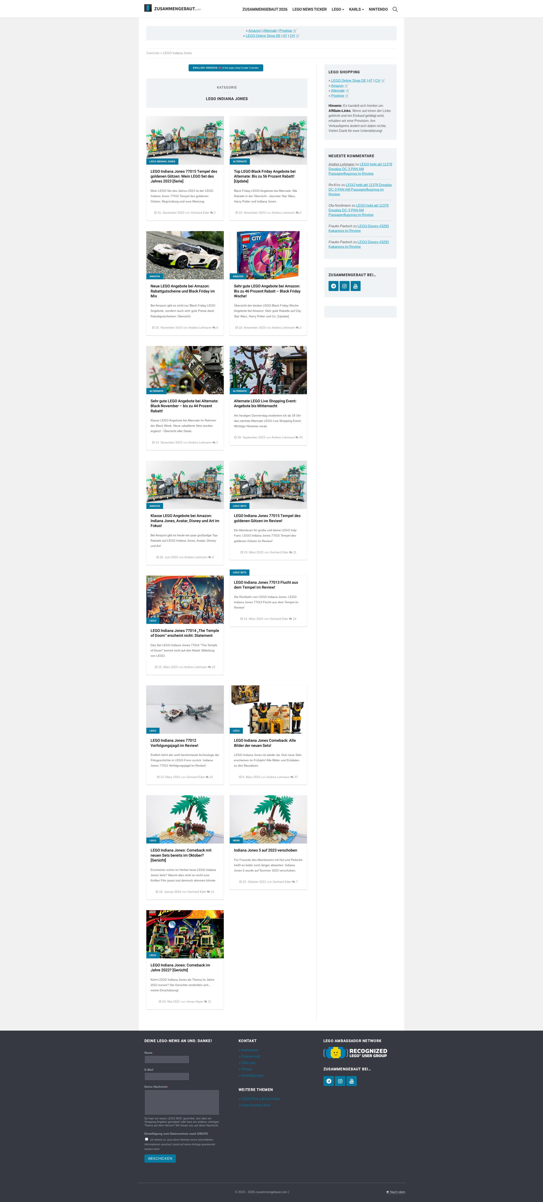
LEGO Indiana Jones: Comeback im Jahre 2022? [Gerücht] (180, 967)
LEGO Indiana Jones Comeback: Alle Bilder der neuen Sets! (265, 743)
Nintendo (378, 9)
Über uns (248, 1063)
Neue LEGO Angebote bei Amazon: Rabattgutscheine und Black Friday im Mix (183, 291)
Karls (355, 9)
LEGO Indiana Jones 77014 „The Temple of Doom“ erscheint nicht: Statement (185, 633)
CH (292, 36)
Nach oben (397, 1192)
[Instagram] (345, 286)
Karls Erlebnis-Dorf (256, 1105)
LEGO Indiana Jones (162, 161)
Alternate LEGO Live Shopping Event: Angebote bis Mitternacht (265, 403)
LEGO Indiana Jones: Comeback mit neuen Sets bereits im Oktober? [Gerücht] (181, 855)
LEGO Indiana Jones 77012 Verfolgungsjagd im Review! (174, 743)
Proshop (285, 30)
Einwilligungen (253, 1075)
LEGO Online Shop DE (263, 36)
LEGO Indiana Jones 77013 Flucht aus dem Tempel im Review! (266, 585)
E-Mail (148, 1069)
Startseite (153, 53)
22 (213, 667)
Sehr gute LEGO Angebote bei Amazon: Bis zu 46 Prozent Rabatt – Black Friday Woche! (267, 291)
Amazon (254, 30)
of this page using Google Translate (226, 67)
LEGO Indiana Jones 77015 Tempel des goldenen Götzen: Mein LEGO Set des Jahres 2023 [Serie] (184, 176)
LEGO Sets (239, 506)
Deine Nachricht (156, 1086)
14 (294, 618)
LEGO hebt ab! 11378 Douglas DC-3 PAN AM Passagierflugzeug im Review (360, 168)
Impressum (250, 1050)
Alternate (270, 30)
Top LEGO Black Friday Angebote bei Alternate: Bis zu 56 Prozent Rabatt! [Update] (265, 176)
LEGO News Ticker (309, 9)
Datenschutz (251, 1056)
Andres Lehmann (341, 164)
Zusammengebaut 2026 (264, 9)
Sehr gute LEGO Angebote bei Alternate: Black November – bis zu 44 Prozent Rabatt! (184, 406)
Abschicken (160, 1158)
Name (149, 1052)
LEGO (336, 9)
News (236, 840)
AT (285, 36)
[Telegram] (334, 286)
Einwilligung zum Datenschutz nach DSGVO (177, 1133)
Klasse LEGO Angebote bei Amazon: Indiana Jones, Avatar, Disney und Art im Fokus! (185, 521)
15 (211, 777)
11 (294, 552)
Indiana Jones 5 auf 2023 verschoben (265, 850)
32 (301, 437)
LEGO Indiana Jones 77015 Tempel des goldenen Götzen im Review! (267, 518)
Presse (247, 1069)
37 (296, 777)
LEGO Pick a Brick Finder (261, 1099)
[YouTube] (356, 286)
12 (212, 891)
